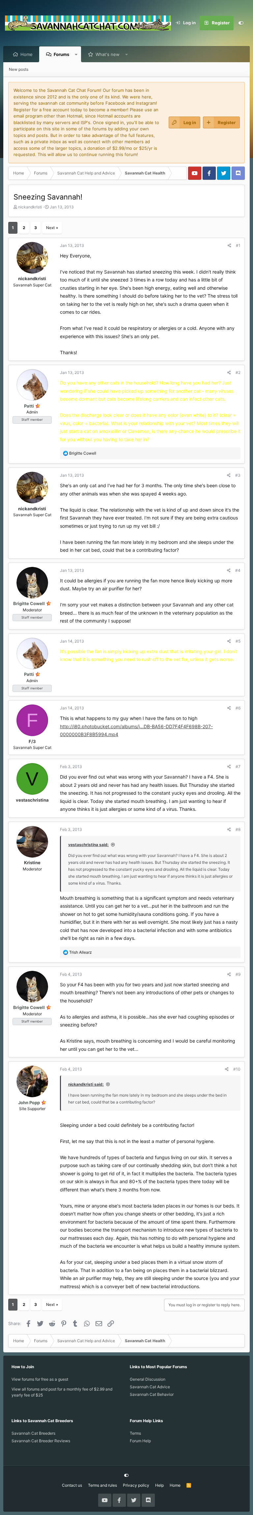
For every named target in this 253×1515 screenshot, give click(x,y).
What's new (108, 54)
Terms (135, 1433)
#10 (236, 1069)
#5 (238, 641)
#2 (238, 372)
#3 (237, 475)
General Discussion (147, 1379)
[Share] (229, 246)
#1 (238, 245)
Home (26, 54)
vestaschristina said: (88, 844)
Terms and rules (102, 1485)
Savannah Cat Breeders (33, 1433)
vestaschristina (32, 800)
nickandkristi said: (86, 1084)
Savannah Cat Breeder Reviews (41, 1440)
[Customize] (241, 23)
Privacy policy (136, 1485)
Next (50, 227)
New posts (18, 69)
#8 (238, 829)
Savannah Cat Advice (150, 1386)
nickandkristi (30, 206)
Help (159, 1485)
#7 (238, 766)
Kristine (32, 862)
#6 (238, 707)
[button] (76, 54)
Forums (61, 54)
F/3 (32, 741)
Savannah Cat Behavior (152, 1394)
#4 (237, 570)
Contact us (72, 1485)
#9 (238, 974)
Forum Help (140, 1440)
